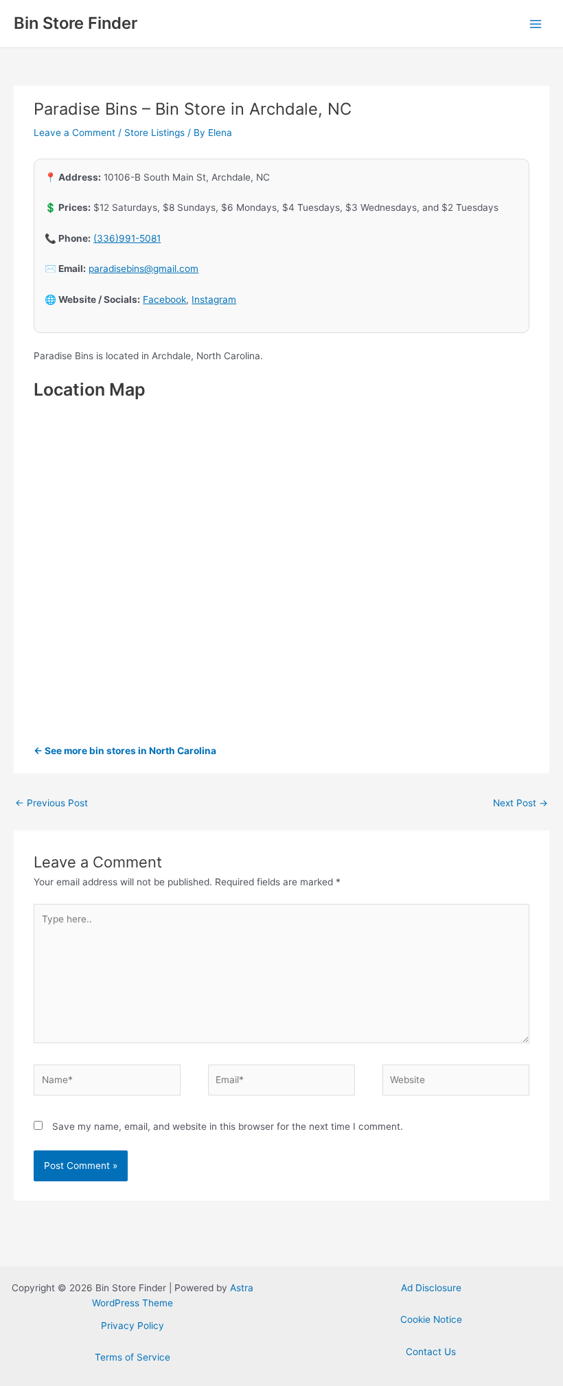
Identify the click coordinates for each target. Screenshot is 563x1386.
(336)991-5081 (127, 238)
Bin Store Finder (75, 23)
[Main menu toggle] (536, 24)
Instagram (214, 299)
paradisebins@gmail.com (143, 268)
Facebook (164, 299)
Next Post (520, 802)
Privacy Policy (132, 1325)
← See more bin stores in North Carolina (125, 750)
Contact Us (431, 1351)
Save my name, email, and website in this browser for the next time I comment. (227, 1126)
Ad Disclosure (431, 1287)
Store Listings (154, 132)
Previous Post (51, 802)
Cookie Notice (431, 1319)
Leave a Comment (74, 132)
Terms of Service (132, 1357)
